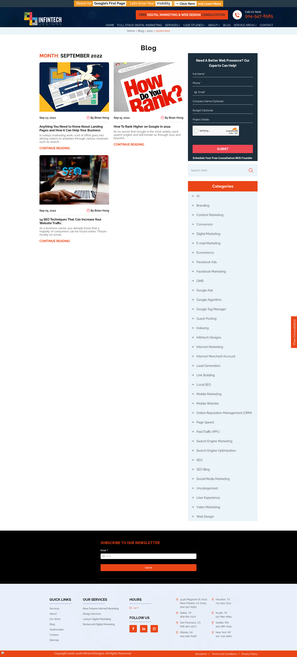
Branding (202, 205)
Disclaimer (201, 654)
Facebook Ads (206, 262)
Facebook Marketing (211, 271)
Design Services (92, 613)
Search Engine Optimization (216, 450)
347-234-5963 (224, 636)
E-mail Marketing (208, 243)
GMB (199, 281)
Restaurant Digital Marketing (99, 624)
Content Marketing (209, 215)
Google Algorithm (209, 300)
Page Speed (205, 422)
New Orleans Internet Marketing (101, 608)
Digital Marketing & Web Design (182, 15)
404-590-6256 (188, 636)
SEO (199, 460)
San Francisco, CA (190, 622)
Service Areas (244, 25)
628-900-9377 (188, 626)
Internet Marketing (209, 347)
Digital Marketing (208, 234)
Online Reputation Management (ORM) (224, 413)
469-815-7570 (188, 616)
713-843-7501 (223, 603)
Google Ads (204, 290)
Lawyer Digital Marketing (97, 619)
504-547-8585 (259, 16)
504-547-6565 (188, 606)
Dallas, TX (185, 612)
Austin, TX (221, 612)
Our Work (55, 619)
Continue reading (54, 148)
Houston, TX (223, 599)
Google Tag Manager (211, 309)
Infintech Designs (208, 337)
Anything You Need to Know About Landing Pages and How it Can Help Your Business (71, 128)
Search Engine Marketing (214, 441)
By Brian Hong (99, 117)
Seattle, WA (222, 622)
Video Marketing (208, 507)
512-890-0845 (224, 616)
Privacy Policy (249, 654)
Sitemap (54, 640)
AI (197, 196)
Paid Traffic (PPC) (208, 432)
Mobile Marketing (208, 394)
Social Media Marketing (213, 479)
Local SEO (203, 384)
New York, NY (223, 632)
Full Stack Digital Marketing (139, 25)
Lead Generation (208, 366)
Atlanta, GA (186, 632)
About (213, 25)
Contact (266, 25)
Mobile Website (207, 403)
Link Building (205, 375)
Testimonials (57, 629)
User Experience (208, 498)
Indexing (202, 328)
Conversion (204, 224)
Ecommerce (205, 252)
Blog (227, 25)
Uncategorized (207, 488)
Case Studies (193, 25)
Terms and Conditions (224, 654)
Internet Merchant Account (215, 356)
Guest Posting (206, 318)
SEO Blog (203, 469)
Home (110, 25)
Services (171, 25)
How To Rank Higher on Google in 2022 (142, 126)
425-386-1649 (223, 626)
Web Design (205, 516)
